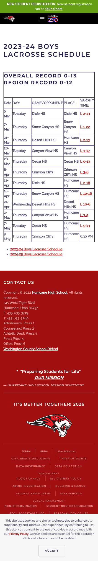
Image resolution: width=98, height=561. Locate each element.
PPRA (44, 451)
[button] (42, 18)
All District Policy (66, 478)
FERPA (26, 451)
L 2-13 (85, 114)
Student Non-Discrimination (69, 506)
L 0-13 (85, 161)
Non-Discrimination (21, 506)
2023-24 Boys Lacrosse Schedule (36, 249)
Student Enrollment (33, 493)
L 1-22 (85, 127)
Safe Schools (71, 493)
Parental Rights (73, 458)
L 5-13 (85, 226)
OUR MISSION (49, 377)
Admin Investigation (29, 485)
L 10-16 (86, 194)
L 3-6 (84, 172)
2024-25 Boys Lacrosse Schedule (36, 254)
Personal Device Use (71, 513)
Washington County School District (30, 349)
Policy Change (29, 478)
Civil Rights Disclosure (30, 458)
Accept (52, 550)
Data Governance (30, 466)
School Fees (49, 473)
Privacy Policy (18, 533)
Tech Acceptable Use (27, 513)
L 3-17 (85, 151)
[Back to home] (9, 18)
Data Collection (68, 466)
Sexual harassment (49, 500)
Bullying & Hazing (70, 485)
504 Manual (67, 451)
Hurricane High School (49, 292)
